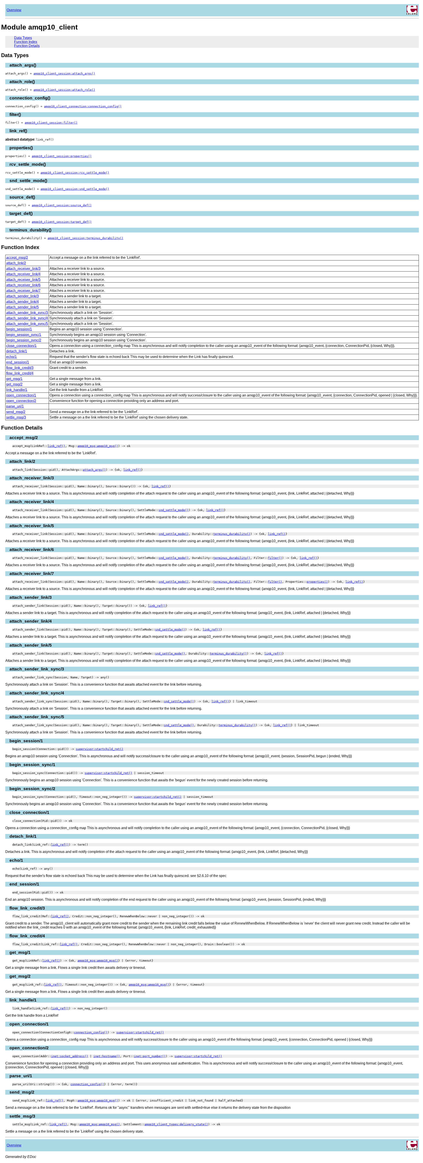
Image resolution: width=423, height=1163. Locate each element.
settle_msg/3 (16, 417)
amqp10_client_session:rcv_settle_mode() (75, 172)
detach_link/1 (16, 351)
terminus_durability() (231, 534)
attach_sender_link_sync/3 (27, 312)
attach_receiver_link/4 (23, 274)
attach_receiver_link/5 (23, 279)
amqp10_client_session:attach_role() (64, 89)
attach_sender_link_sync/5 (27, 324)
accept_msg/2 (17, 257)
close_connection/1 (21, 346)
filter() (275, 558)
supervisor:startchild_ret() (99, 749)
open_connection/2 (21, 401)
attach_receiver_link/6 (23, 285)
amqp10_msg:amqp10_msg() (98, 446)
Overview (14, 10)
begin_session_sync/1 (23, 335)
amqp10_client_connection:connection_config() (83, 106)
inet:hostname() (106, 1056)
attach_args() (94, 469)
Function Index (25, 42)
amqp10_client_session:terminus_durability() (85, 238)
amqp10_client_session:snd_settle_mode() (75, 189)
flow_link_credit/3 (19, 368)
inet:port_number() (150, 1056)
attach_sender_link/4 (22, 301)
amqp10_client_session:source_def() (62, 205)
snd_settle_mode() (174, 510)
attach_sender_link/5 (22, 307)
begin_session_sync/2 (23, 340)
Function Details (27, 46)
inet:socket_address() (69, 1056)
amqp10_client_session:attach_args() (64, 73)
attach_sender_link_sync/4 (27, 318)
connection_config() (91, 1032)
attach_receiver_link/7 (23, 290)
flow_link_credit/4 (19, 373)
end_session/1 (17, 362)
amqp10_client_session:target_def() (62, 221)
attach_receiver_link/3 (23, 268)
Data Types (23, 38)
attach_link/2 (16, 263)
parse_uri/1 (15, 406)
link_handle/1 (16, 390)
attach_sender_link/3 (22, 296)
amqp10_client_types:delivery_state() (176, 1124)
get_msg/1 (14, 379)
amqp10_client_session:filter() (51, 122)
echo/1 (11, 357)
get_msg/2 (14, 384)
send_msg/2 (15, 412)
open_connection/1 (21, 395)
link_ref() (56, 446)
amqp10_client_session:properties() (62, 156)
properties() (317, 581)
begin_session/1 (19, 329)
